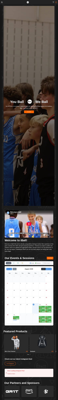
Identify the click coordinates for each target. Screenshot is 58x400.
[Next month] (10, 269)
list (50, 268)
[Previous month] (7, 269)
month (43, 268)
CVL (14, 263)
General (8, 263)
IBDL (18, 263)
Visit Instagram (10, 363)
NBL (22, 263)
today (14, 268)
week (47, 268)
